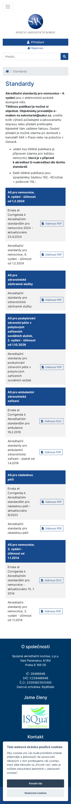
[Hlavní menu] (8, 6)
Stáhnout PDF (53, 223)
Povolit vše (35, 783)
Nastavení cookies (35, 793)
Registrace (37, 48)
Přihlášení (37, 42)
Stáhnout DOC (53, 421)
